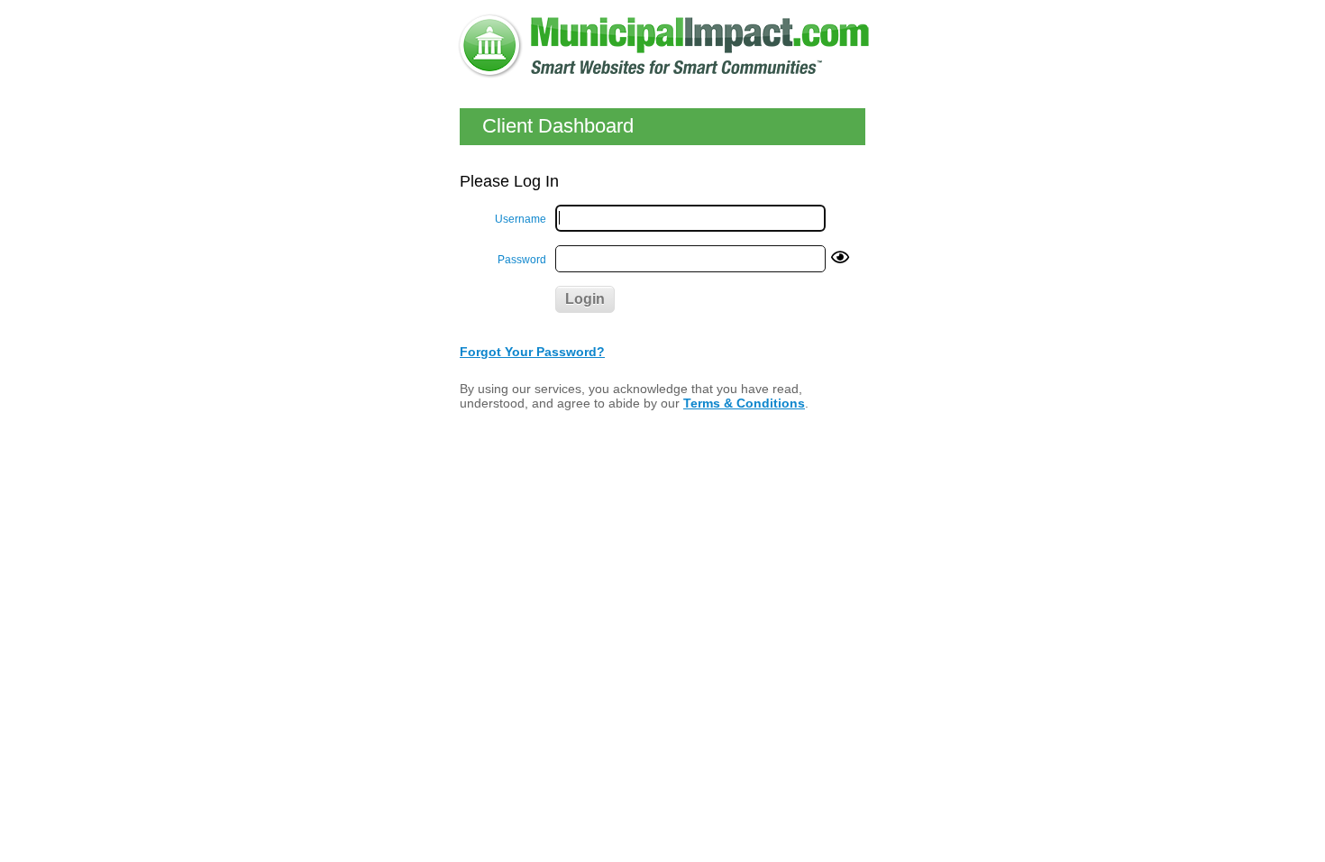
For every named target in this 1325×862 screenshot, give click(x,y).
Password (522, 259)
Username (520, 219)
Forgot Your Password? (532, 351)
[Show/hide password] (840, 258)
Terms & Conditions (744, 403)
